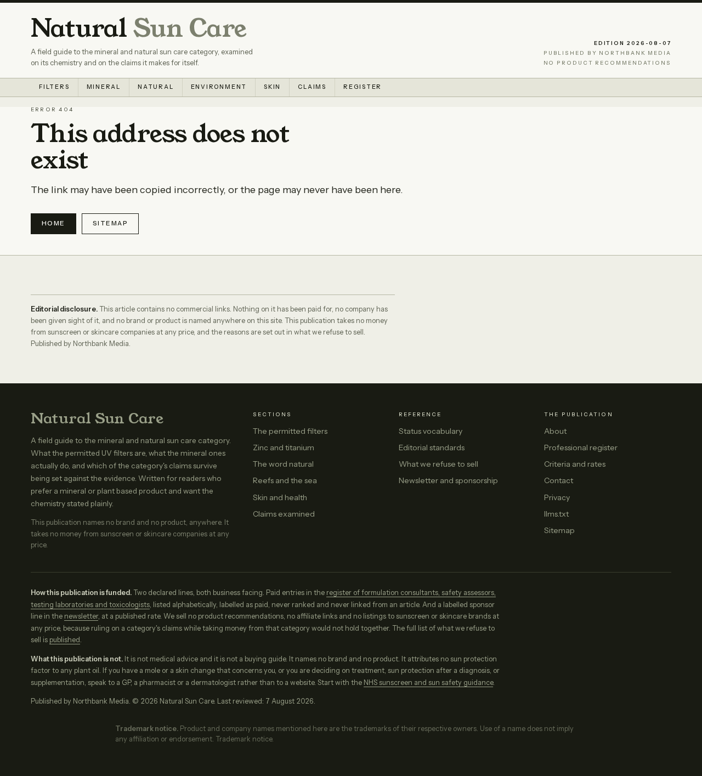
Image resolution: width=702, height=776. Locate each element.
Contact (558, 480)
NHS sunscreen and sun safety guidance (428, 682)
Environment (219, 86)
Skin (272, 86)
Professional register (581, 447)
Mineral (104, 86)
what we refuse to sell (329, 332)
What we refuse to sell (438, 464)
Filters (54, 86)
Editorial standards (432, 447)
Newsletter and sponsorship (448, 480)
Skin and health (280, 497)
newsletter (81, 616)
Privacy (557, 497)
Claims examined (284, 514)
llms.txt (556, 514)
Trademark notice (244, 739)
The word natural (283, 464)
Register (362, 86)
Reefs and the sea (285, 480)
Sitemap (110, 223)
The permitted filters (290, 431)
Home (53, 223)
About (555, 431)
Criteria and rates (574, 464)
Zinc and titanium (283, 447)
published (64, 640)
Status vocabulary (430, 431)
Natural (139, 29)
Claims (312, 86)
